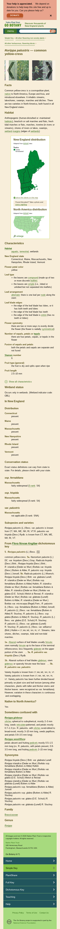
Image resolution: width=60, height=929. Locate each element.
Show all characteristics (20, 381)
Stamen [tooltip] (8, 355)
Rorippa (8, 825)
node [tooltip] (43, 295)
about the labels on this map (27, 197)
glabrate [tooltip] (37, 649)
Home (9, 860)
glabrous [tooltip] (42, 660)
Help (8, 904)
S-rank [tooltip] (32, 485)
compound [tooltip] (33, 277)
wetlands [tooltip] (35, 131)
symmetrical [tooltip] (48, 329)
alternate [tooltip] (15, 295)
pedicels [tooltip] (34, 743)
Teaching (10, 896)
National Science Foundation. (24, 923)
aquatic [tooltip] (14, 251)
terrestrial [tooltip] (24, 251)
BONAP (26, 143)
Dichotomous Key (15, 889)
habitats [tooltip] (8, 121)
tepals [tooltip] (37, 334)
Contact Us (44, 913)
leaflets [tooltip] (34, 280)
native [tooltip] (7, 94)
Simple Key (9, 38)
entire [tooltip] (43, 315)
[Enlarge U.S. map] (30, 227)
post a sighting (21, 204)
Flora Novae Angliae (25, 543)
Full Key (10, 882)
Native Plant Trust (12, 843)
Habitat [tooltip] (8, 248)
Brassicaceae (11, 814)
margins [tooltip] (16, 131)
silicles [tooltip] (8, 721)
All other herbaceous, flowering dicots (20, 43)
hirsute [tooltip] (49, 642)
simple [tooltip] (31, 284)
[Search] (53, 31)
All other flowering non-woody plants (30, 38)
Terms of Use (31, 913)
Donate (15, 15)
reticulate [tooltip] (20, 724)
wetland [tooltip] (8, 131)
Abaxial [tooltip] (12, 642)
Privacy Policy (18, 913)
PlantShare (11, 875)
